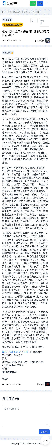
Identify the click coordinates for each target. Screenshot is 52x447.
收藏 (7, 371)
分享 (7, 368)
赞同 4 (7, 365)
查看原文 (42, 22)
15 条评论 (19, 365)
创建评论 (44, 432)
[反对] (10, 365)
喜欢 (14, 371)
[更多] (3, 375)
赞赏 (4, 358)
